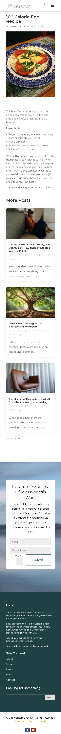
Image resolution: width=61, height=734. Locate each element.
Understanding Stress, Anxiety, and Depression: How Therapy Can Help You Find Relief (30, 247)
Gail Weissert (15, 26)
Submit (38, 560)
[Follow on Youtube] (33, 730)
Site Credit (21, 721)
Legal (43, 721)
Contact (33, 721)
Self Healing (15, 334)
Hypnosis (45, 330)
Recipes (41, 26)
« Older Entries (14, 438)
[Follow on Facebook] (27, 730)
